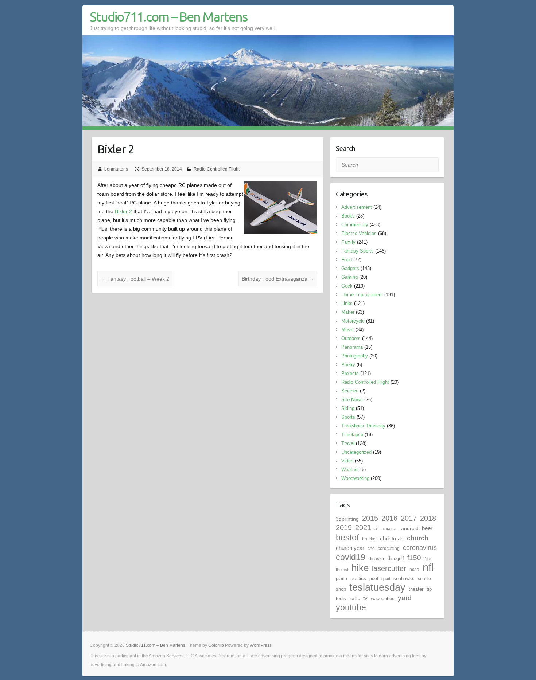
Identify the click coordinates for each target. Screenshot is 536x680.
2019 (344, 528)
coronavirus (420, 547)
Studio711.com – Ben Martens (168, 16)
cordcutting (389, 548)
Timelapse (352, 434)
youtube (351, 607)
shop (341, 589)
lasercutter (389, 568)
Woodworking (355, 478)
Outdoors (351, 338)
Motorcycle (353, 321)
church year (350, 548)
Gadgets (350, 268)
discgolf (396, 558)
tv (365, 598)
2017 (409, 518)
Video (347, 461)
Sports (348, 417)
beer (427, 528)
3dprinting (347, 519)
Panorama (352, 347)
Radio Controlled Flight (217, 169)
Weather (350, 469)
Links (347, 303)
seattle (424, 578)
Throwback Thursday (363, 426)
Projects (350, 373)
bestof (347, 537)
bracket (369, 539)
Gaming (349, 277)
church (417, 538)
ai (376, 528)
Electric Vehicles (359, 233)
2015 (370, 518)
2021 (363, 528)
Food (346, 259)
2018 (428, 518)
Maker (347, 312)
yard (405, 598)
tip (429, 589)
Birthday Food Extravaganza (278, 279)
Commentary (354, 224)
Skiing (347, 408)
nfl (428, 567)
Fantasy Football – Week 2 (135, 279)
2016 (389, 518)
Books (348, 216)
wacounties (383, 598)
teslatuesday (377, 587)
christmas (392, 538)
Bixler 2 (123, 211)
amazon (390, 528)
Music (347, 329)
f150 (414, 558)
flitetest (342, 569)
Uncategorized (356, 452)
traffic (354, 598)
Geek (347, 286)
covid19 (350, 557)
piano (341, 578)
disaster (376, 558)
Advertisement (356, 207)
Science (349, 391)
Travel (347, 443)
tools (341, 598)
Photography (354, 356)
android (410, 528)
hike (360, 568)
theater (416, 589)
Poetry (348, 364)
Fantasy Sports (357, 251)
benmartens (116, 169)
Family (348, 242)
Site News (352, 399)
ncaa (414, 569)
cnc (371, 548)
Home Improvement (362, 294)
